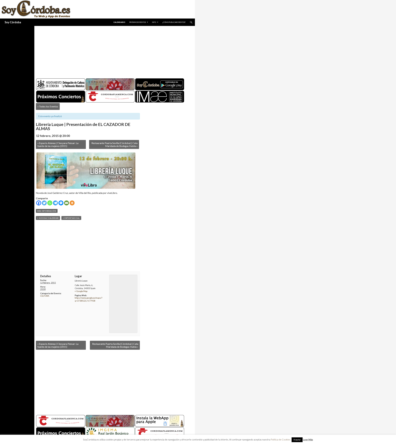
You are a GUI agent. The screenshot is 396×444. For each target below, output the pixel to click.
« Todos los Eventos (47, 106)
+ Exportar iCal (71, 218)
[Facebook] (38, 202)
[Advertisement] (112, 51)
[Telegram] (55, 202)
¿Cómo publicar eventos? (173, 22)
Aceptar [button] (297, 439)
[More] (72, 202)
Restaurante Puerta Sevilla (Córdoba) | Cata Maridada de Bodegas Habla (114, 144)
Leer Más (308, 439)
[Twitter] (44, 202)
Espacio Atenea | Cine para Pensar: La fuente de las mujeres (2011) (57, 144)
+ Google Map (81, 291)
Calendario (119, 22)
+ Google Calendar (48, 218)
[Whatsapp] (49, 202)
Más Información (46, 211)
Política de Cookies (280, 439)
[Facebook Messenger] (60, 202)
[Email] (66, 202)
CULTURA (44, 296)
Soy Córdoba (13, 22)
